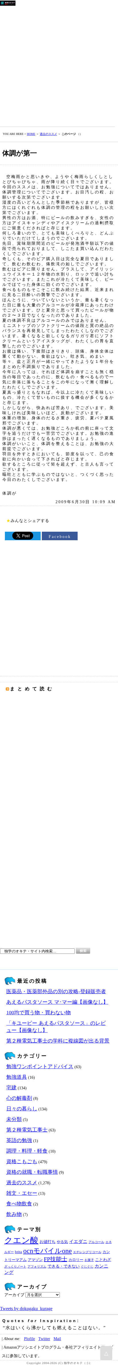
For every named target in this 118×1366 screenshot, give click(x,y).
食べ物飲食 (19, 1204)
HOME (31, 133)
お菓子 (89, 1260)
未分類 (14, 1119)
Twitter (44, 1338)
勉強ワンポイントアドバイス (39, 1066)
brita (18, 1252)
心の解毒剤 (19, 1098)
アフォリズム (36, 1266)
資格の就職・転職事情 (32, 1172)
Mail (57, 1338)
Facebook (60, 537)
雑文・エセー (21, 1193)
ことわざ (103, 1259)
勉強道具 (16, 1077)
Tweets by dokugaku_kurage (26, 1308)
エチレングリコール (87, 1252)
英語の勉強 (19, 1140)
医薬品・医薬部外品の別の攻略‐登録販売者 (56, 991)
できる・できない (64, 1266)
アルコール (96, 1242)
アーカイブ (14, 1295)
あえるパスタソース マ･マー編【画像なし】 (57, 1002)
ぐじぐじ (87, 1266)
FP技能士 (55, 1259)
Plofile (29, 1338)
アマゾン (35, 1260)
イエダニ (78, 1241)
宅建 (11, 1087)
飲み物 (14, 1214)
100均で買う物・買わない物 (38, 1012)
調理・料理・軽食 (27, 1151)
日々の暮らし (21, 1109)
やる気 (62, 1242)
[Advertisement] (59, 65)
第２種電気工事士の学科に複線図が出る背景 (57, 1041)
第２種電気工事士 (27, 1130)
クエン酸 (21, 1240)
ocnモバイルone (47, 1250)
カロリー (75, 1260)
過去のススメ (48, 133)
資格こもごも (21, 1161)
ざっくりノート (15, 1266)
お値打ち (48, 1241)
